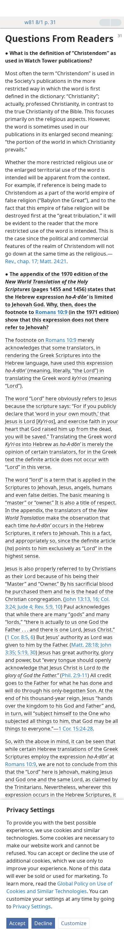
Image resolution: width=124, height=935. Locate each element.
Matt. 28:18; (85, 644)
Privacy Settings (32, 906)
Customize (73, 923)
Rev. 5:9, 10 (47, 606)
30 (32, 652)
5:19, (22, 652)
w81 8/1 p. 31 (40, 22)
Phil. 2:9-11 (74, 675)
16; (95, 599)
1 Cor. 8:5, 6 (20, 637)
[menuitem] (9, 8)
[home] (9, 8)
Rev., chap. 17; (21, 261)
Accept (17, 923)
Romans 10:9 (60, 340)
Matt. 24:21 (52, 261)
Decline (43, 923)
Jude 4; (24, 606)
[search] (116, 8)
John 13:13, (78, 599)
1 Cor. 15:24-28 (76, 728)
